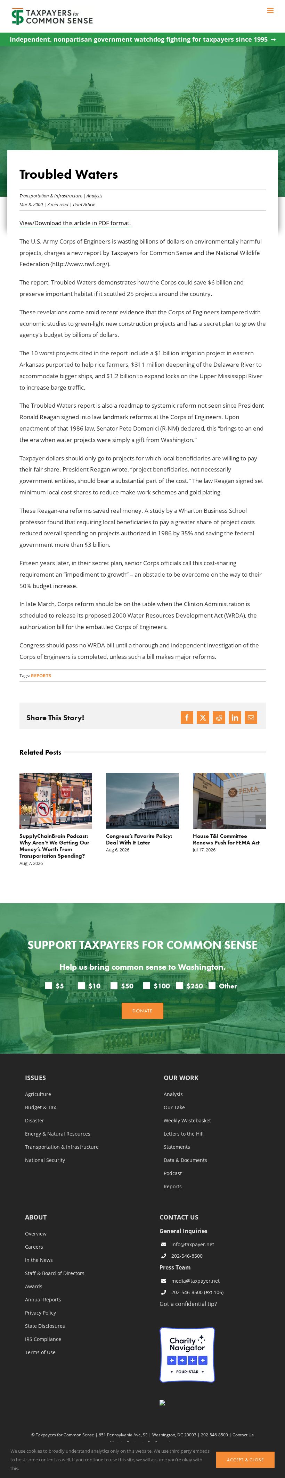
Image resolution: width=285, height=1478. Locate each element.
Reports (41, 675)
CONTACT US (179, 1217)
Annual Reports (43, 1300)
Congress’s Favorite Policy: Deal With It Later (139, 839)
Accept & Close (245, 1459)
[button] (24, 820)
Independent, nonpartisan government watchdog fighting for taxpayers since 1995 (139, 39)
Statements (177, 1147)
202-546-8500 (187, 1255)
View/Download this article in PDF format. (75, 223)
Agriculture (38, 1094)
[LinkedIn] (235, 717)
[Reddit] (219, 717)
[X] (203, 717)
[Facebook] (187, 717)
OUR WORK (181, 1078)
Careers (34, 1247)
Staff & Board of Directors (54, 1273)
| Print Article (81, 204)
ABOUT (36, 1217)
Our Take (174, 1107)
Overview (36, 1234)
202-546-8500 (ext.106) (197, 1292)
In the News (39, 1260)
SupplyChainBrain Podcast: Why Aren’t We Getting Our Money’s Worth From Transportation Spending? (54, 846)
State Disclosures (45, 1326)
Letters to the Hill (184, 1134)
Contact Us (243, 1434)
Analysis (95, 195)
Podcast (173, 1173)
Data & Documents (185, 1160)
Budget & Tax (40, 1107)
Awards (33, 1286)
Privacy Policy (40, 1313)
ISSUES (35, 1078)
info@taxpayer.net (192, 1244)
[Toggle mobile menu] (271, 10)
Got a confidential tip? (188, 1303)
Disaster (34, 1121)
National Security (45, 1160)
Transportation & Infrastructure (50, 195)
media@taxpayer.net (195, 1280)
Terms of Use (40, 1352)
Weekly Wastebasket (187, 1121)
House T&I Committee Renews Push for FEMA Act (226, 839)
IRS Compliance (43, 1339)
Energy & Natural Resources (57, 1134)
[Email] (251, 717)
